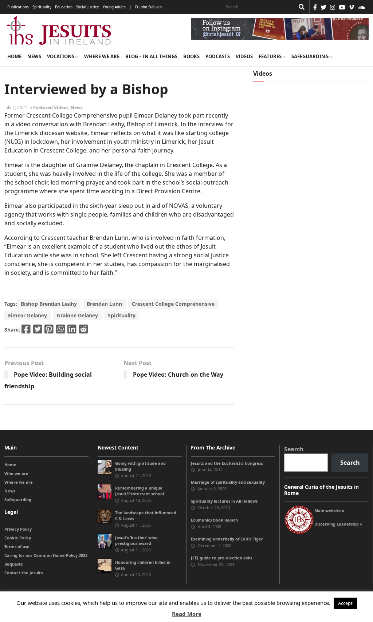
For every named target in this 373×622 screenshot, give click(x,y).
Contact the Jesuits (23, 572)
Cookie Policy (17, 537)
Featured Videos (50, 107)
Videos (244, 56)
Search (294, 449)
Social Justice (87, 6)
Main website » (329, 510)
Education (63, 6)
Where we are (101, 56)
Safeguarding (310, 56)
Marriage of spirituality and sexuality (228, 482)
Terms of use (17, 546)
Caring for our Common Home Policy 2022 (45, 555)
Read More (186, 613)
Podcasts (217, 56)
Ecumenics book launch (214, 520)
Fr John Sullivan (148, 6)
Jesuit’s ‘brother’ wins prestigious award (136, 540)
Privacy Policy (18, 529)
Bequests (13, 564)
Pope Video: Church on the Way (178, 375)
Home (14, 56)
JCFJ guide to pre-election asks (221, 557)
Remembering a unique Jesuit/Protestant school (139, 490)
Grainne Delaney (77, 315)
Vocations (61, 56)
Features (271, 56)
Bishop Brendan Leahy (49, 303)
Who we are (16, 473)
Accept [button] (345, 603)
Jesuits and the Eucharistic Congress (227, 463)
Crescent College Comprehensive (173, 303)
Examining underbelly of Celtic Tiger (227, 539)
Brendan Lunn (104, 303)
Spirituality (41, 6)
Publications (18, 6)
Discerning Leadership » (338, 524)
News (34, 56)
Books (191, 56)
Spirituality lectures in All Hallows (224, 501)
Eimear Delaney (27, 315)
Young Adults (114, 6)
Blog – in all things (151, 56)
